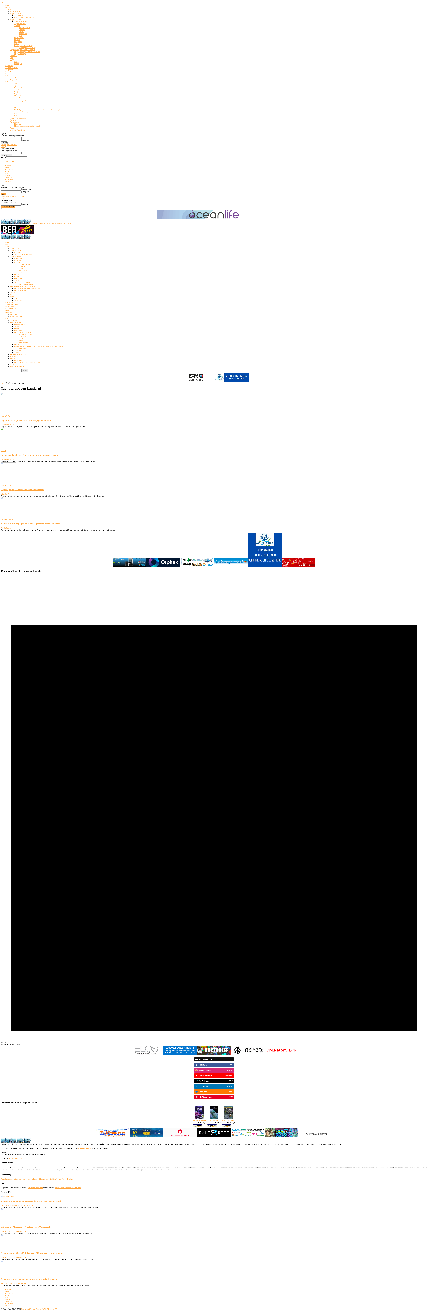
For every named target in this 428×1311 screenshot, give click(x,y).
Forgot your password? (9, 145)
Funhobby (282, 1167)
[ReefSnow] (112, 1137)
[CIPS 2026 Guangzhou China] (298, 566)
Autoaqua (203, 1167)
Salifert (69, 1170)
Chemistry (22, 100)
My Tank (17, 108)
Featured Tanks (19, 88)
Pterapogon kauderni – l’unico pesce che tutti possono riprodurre (30, 455)
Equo (267, 1167)
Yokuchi (152, 1170)
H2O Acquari (43, 1179)
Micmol (360, 1167)
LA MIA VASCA (7, 519)
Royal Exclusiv (51, 1170)
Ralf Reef (53, 1179)
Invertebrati (23, 34)
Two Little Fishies (108, 1170)
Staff (11, 58)
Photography (14, 122)
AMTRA (131, 1167)
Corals (21, 102)
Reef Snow (62, 1179)
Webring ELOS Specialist (23, 46)
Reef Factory (22, 1170)
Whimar (132, 1170)
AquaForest (145, 1167)
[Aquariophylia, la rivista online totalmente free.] (8, 483)
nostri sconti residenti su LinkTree (68, 1188)
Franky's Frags (32, 1179)
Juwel (330, 1167)
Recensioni (9, 66)
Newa (391, 1167)
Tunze (94, 1170)
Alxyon (125, 1167)
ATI (197, 1167)
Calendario (13, 56)
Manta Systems (352, 1167)
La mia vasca (19, 38)
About (12, 128)
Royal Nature (61, 1170)
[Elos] (146, 1054)
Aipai (120, 1167)
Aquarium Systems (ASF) (165, 1167)
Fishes (21, 104)
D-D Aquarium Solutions (236, 1167)
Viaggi (12, 60)
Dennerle (247, 1167)
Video (16, 44)
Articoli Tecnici (24, 28)
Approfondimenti (20, 24)
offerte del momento (35, 1188)
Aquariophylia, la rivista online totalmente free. (22, 489)
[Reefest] (248, 1054)
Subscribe (8, 177)
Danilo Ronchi (6, 425)
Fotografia (9, 76)
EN (6, 82)
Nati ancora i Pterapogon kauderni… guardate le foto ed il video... (31, 524)
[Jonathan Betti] (315, 1137)
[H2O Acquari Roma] (231, 566)
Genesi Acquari (291, 1167)
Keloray (335, 1167)
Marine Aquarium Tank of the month (27, 126)
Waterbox (126, 1170)
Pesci (20, 36)
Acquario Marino (16, 20)
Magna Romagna (20, 54)
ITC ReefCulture (318, 1167)
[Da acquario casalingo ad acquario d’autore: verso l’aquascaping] (8, 1196)
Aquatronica (186, 1167)
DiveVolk (254, 1167)
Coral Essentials (222, 1167)
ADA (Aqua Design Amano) (105, 1167)
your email (25, 153)
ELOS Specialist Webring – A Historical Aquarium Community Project (39, 110)
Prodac (8, 1170)
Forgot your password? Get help (12, 196)
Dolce (7, 8)
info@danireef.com (16, 1158)
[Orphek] (163, 566)
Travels (16, 90)
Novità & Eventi (15, 12)
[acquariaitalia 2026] (265, 566)
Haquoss (304, 1167)
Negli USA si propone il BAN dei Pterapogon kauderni (26, 420)
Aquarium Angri (6, 1179)
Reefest (69, 1179)
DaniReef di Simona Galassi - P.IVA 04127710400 (39, 1309)
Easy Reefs (261, 1167)
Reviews (13, 120)
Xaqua (147, 1170)
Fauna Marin (274, 1167)
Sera (73, 1170)
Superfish (79, 1170)
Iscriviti (8, 175)
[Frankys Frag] (281, 1137)
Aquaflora (138, 1167)
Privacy (3, 147)
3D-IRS (94, 1167)
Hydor (310, 1167)
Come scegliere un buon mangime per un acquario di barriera (29, 1279)
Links (7, 173)
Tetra (84, 1170)
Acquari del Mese (20, 22)
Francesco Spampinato (22, 1205)
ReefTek (35, 1170)
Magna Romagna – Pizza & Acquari (22, 50)
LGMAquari (343, 1167)
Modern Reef (373, 1167)
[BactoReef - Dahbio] (214, 1054)
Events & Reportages (17, 130)
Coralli (21, 32)
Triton (89, 1170)
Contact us (9, 179)
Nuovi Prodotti (10, 72)
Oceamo (400, 1167)
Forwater (22, 1179)
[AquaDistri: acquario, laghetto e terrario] (248, 1137)
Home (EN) (14, 84)
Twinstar (99, 1170)
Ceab (208, 1167)
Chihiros (213, 1167)
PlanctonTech (416, 1167)
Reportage (18, 94)
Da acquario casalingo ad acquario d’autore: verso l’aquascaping (31, 1201)
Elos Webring (23, 112)
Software (17, 114)
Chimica (22, 30)
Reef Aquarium (15, 86)
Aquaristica (153, 1167)
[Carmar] (197, 566)
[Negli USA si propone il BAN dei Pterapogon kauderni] (17, 414)
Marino (7, 6)
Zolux (170, 1170)
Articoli (17, 26)
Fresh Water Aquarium (18, 118)
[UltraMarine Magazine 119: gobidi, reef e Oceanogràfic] (11, 1223)
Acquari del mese (11, 68)
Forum (7, 74)
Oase (395, 1167)
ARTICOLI (5, 1283)
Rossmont (42, 1170)
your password (27, 140)
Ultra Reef (118, 1170)
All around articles (25, 98)
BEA (15, 1179)
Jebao (325, 1167)
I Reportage (9, 70)
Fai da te (17, 40)
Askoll (193, 1167)
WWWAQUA (140, 1170)
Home (3, 383)
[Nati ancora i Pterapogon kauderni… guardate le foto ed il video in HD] (17, 517)
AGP (116, 1167)
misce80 (4, 494)
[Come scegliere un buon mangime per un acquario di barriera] (11, 1275)
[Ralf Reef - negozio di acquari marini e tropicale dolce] (214, 1137)
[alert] (214, 810)
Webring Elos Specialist (27, 48)
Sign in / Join (10, 161)
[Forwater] (180, 1054)
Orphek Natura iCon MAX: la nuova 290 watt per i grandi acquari (32, 1253)
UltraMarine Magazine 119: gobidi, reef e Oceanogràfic (26, 1227)
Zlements (164, 1170)
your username (27, 138)
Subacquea (18, 64)
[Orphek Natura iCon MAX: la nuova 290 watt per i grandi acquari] (11, 1249)
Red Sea (14, 1170)
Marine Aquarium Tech (22, 96)
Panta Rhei (407, 1167)
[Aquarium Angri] (146, 1137)
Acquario (8, 10)
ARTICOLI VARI (7, 1205)
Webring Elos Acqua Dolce (24, 18)
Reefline (29, 1170)
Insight (16, 92)
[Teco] (129, 566)
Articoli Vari (18, 16)
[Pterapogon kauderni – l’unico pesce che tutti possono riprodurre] (17, 449)
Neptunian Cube (383, 1167)
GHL (298, 1167)
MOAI (366, 1167)
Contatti (8, 171)
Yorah (158, 1170)
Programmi (18, 42)
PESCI (3, 451)
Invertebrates (23, 106)
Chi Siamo (9, 169)
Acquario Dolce (15, 14)
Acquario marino (84, 1148)
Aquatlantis (177, 1167)
